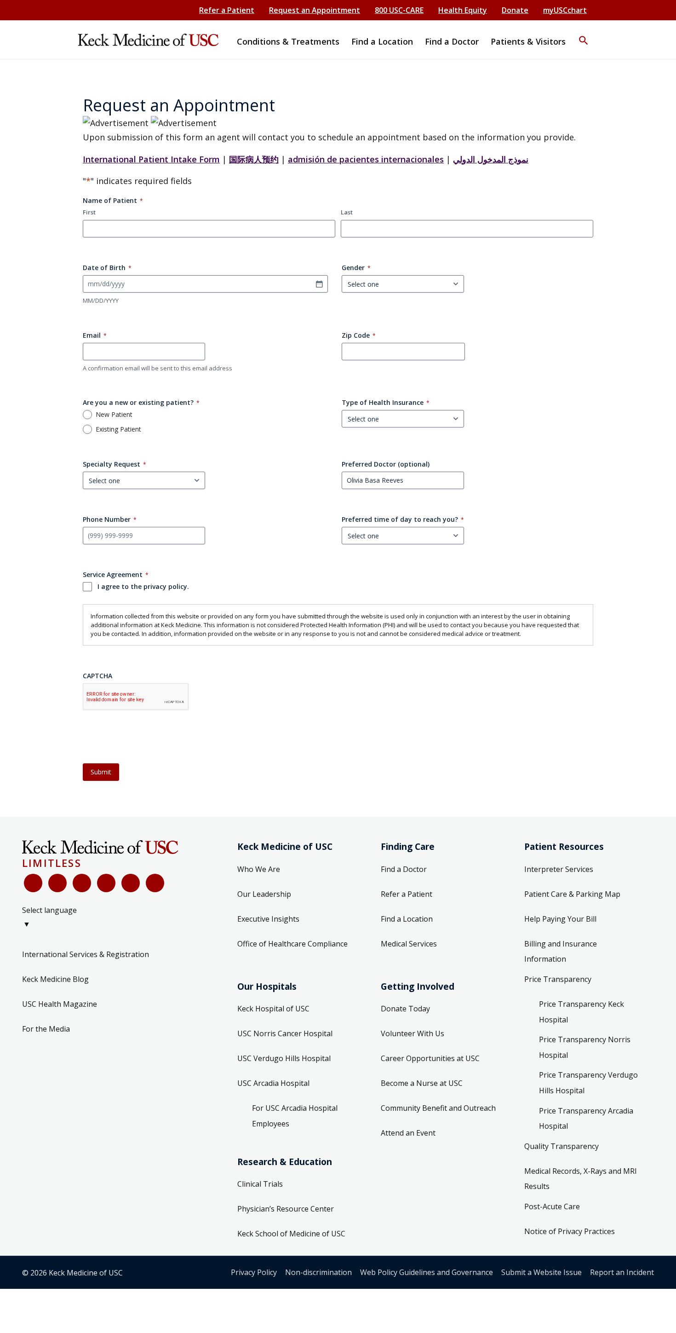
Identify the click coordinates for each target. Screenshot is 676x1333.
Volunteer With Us (412, 1033)
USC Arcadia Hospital (273, 1083)
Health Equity (462, 10)
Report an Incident (622, 1272)
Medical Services (409, 944)
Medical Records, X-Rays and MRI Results (580, 1179)
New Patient (114, 414)
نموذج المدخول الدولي (490, 159)
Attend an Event (408, 1133)
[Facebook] (33, 883)
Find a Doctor (404, 869)
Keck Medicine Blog (55, 979)
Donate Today (405, 1009)
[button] (583, 34)
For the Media (46, 1029)
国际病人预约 (254, 159)
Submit (101, 771)
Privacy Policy (254, 1272)
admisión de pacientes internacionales (366, 159)
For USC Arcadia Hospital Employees (295, 1116)
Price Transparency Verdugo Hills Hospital (588, 1083)
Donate (515, 10)
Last (347, 212)
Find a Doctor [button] (452, 41)
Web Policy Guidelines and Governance (426, 1272)
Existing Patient (118, 429)
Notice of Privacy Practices (569, 1231)
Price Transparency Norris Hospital (584, 1047)
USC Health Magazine (59, 1004)
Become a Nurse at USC (422, 1083)
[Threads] (155, 883)
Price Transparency (557, 979)
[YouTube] (82, 883)
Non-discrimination (318, 1272)
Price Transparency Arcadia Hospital (586, 1118)
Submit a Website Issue (541, 1272)
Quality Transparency (561, 1146)
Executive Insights (268, 919)
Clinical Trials (260, 1184)
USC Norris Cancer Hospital (284, 1033)
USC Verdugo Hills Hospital (284, 1058)
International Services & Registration (85, 954)
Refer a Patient (226, 10)
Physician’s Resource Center (285, 1209)
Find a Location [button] (382, 41)
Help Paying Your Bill (560, 919)
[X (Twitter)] (57, 883)
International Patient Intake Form (151, 159)
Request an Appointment (314, 10)
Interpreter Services (558, 869)
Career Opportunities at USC (430, 1058)
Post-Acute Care (552, 1206)
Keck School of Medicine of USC (291, 1234)
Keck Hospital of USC (273, 1009)
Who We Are (258, 869)
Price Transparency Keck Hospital (581, 1012)
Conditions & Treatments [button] (288, 41)
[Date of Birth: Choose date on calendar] (319, 284)
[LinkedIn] (106, 883)
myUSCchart (565, 10)
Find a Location (407, 919)
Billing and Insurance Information (560, 951)
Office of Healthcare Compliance (292, 944)
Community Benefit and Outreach (438, 1108)
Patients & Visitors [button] (528, 41)
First (89, 212)
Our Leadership (264, 894)
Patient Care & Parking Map (572, 894)
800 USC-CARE (399, 10)
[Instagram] (131, 883)
